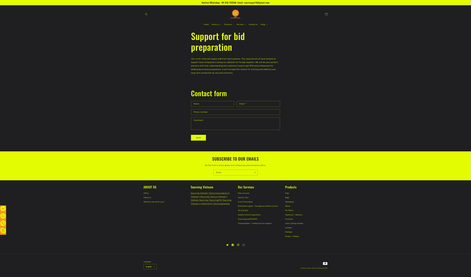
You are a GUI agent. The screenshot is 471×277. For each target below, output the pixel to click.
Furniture (289, 219)
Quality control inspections (249, 215)
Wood (287, 206)
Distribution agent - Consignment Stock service (258, 206)
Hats (287, 193)
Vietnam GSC (310, 268)
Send (198, 138)
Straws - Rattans (292, 236)
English (149, 267)
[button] (146, 14)
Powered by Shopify (321, 268)
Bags (287, 197)
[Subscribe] (254, 172)
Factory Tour (243, 197)
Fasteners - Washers (293, 215)
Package (288, 232)
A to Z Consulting (245, 202)
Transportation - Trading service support (255, 223)
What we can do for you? (154, 202)
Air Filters (289, 210)
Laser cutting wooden (294, 223)
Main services (243, 193)
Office (146, 193)
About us (147, 197)
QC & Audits (243, 210)
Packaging (289, 202)
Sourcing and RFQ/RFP (247, 219)
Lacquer (288, 228)
